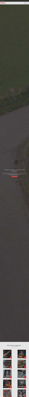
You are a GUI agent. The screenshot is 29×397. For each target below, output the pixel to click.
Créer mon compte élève (14, 176)
